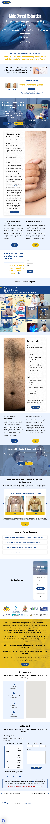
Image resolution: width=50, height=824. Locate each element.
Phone (28, 265)
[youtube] (13, 776)
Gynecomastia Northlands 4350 (12, 793)
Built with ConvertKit (45, 596)
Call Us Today (25, 41)
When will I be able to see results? (13, 552)
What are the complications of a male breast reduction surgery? (20, 547)
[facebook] (11, 776)
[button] (6, 300)
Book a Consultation (25, 37)
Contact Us (25, 664)
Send (30, 271)
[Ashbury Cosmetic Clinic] (6, 3)
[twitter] (8, 776)
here (33, 781)
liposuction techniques (16, 185)
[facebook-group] (19, 776)
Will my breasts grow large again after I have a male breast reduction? (22, 542)
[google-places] (16, 776)
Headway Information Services (25, 803)
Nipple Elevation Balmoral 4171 (38, 793)
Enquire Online (18, 123)
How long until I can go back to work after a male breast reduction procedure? (24, 537)
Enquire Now (36, 767)
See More (31, 89)
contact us (19, 273)
